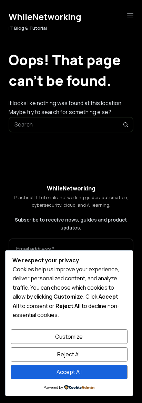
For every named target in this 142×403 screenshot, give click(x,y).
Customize (69, 336)
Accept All (69, 372)
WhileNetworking (45, 17)
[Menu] (130, 16)
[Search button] (126, 125)
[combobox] (64, 124)
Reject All (69, 354)
